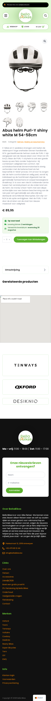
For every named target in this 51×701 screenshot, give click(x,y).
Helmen (20, 142)
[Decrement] (4, 239)
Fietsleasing (7, 600)
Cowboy (6, 636)
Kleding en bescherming (34, 142)
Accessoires (8, 577)
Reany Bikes (7, 644)
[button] (44, 41)
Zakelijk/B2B (8, 580)
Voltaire (6, 632)
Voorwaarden (8, 679)
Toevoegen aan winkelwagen (31, 239)
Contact (6, 603)
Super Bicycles (9, 647)
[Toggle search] (45, 16)
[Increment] (9, 239)
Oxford (5, 621)
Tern (4, 651)
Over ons (6, 569)
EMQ (4, 659)
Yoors (5, 625)
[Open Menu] (5, 15)
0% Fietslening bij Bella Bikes (15, 588)
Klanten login (8, 675)
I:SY (3, 655)
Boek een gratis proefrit (13, 584)
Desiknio (6, 640)
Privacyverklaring (10, 683)
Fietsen (5, 573)
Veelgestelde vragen (12, 596)
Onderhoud (7, 592)
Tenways (6, 628)
